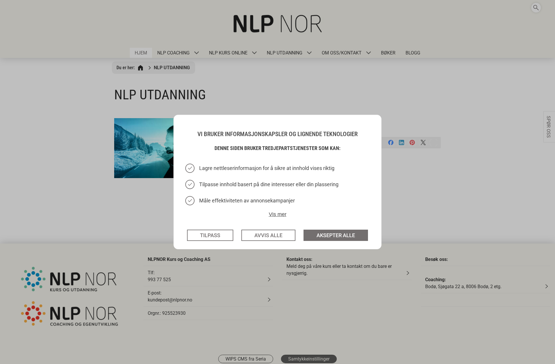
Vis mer (277, 214)
